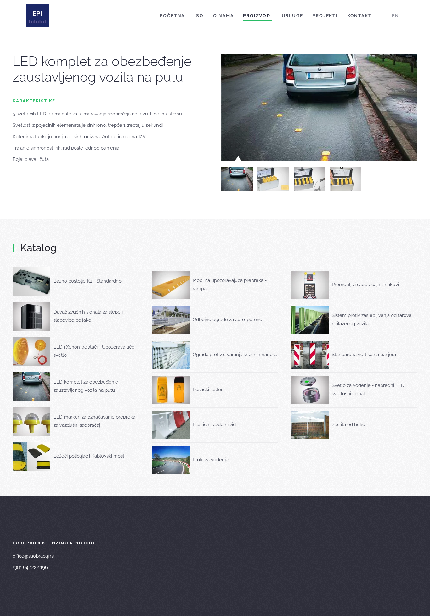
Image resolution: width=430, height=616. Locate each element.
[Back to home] (37, 16)
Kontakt (359, 15)
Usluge (292, 15)
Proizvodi (257, 15)
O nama (223, 15)
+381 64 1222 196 (30, 567)
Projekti (324, 15)
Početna (172, 15)
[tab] (237, 179)
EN (395, 15)
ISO (198, 15)
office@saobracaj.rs (33, 556)
